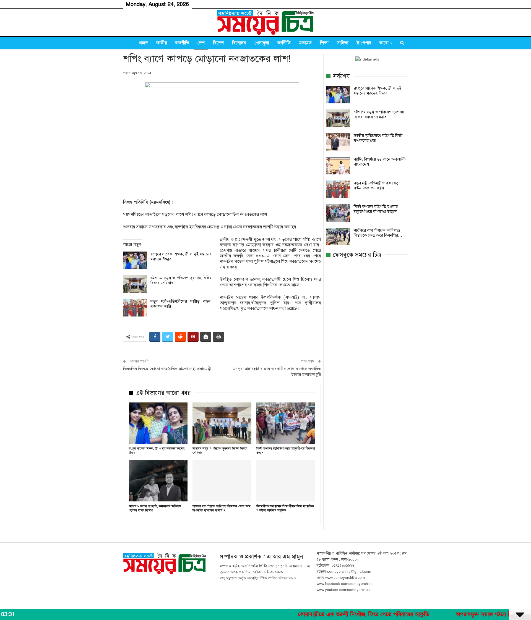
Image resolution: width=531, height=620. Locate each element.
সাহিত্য (342, 43)
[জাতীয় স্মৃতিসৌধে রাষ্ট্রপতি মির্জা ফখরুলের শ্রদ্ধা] (338, 142)
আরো (384, 43)
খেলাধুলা (261, 43)
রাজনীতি (182, 43)
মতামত (305, 43)
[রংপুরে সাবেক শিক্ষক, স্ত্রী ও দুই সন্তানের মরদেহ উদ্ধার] (135, 260)
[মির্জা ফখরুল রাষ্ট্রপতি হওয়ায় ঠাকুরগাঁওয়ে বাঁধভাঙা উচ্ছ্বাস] (285, 423)
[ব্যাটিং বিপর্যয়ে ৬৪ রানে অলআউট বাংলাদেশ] (338, 165)
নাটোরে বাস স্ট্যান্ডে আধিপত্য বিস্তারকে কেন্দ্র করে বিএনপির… (378, 233)
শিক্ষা (324, 43)
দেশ (201, 43)
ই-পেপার (364, 43)
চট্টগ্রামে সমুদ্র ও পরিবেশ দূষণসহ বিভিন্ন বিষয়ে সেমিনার (379, 114)
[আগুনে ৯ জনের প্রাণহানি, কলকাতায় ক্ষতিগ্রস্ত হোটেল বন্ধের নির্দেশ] (158, 480)
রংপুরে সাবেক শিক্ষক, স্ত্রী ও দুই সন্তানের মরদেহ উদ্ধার (377, 91)
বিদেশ (218, 43)
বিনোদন (239, 43)
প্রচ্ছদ (143, 43)
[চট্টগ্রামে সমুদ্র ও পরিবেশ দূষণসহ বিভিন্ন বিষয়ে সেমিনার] (135, 284)
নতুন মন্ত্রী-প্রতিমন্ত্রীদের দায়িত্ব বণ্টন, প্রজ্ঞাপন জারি (376, 185)
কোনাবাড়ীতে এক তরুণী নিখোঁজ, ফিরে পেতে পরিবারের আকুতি (341, 614)
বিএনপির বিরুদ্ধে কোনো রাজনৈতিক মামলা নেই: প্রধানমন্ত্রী (167, 368)
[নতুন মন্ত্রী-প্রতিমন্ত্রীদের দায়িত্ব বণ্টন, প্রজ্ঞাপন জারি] (135, 307)
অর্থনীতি (284, 43)
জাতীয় (161, 43)
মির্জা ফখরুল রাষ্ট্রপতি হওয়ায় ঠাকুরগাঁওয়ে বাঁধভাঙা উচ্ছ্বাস (376, 209)
